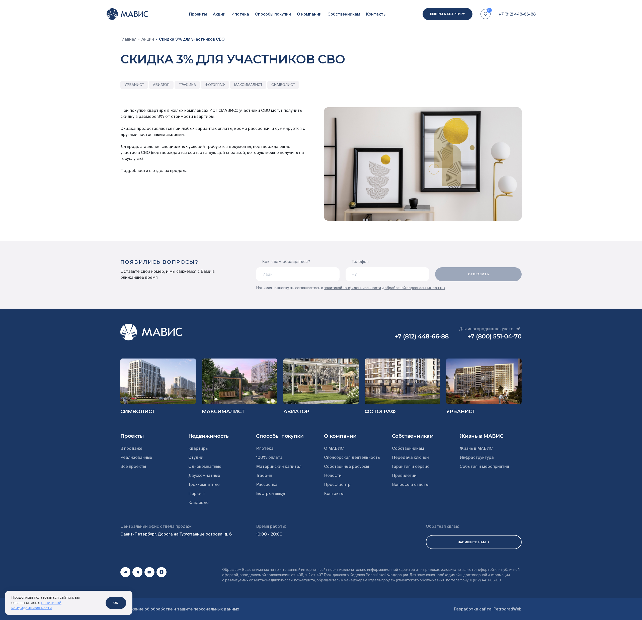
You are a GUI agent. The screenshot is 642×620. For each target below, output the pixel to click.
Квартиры (198, 448)
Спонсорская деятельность (352, 457)
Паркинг (196, 493)
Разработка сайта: (488, 609)
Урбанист (460, 411)
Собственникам (344, 14)
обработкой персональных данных (414, 288)
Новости (333, 475)
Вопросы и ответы (410, 484)
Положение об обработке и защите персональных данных (179, 609)
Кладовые (198, 502)
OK (115, 603)
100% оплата (269, 457)
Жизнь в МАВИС (476, 448)
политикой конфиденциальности (352, 288)
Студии (195, 457)
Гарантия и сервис (410, 466)
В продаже (131, 448)
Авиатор (296, 411)
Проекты (198, 14)
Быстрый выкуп (271, 493)
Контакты (376, 14)
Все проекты (133, 466)
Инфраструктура (477, 457)
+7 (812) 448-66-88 (517, 14)
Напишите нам (472, 542)
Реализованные (136, 457)
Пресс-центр (337, 484)
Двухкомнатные (204, 475)
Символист (137, 411)
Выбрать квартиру (447, 14)
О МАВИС (334, 448)
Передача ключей (410, 457)
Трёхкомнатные (204, 484)
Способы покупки (273, 14)
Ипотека (240, 14)
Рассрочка (267, 484)
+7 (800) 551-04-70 (494, 336)
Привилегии (404, 475)
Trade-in (264, 475)
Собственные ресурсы (346, 466)
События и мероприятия (484, 466)
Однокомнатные (204, 466)
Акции (219, 14)
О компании (309, 14)
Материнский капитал (278, 466)
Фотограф (380, 411)
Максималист (223, 411)
